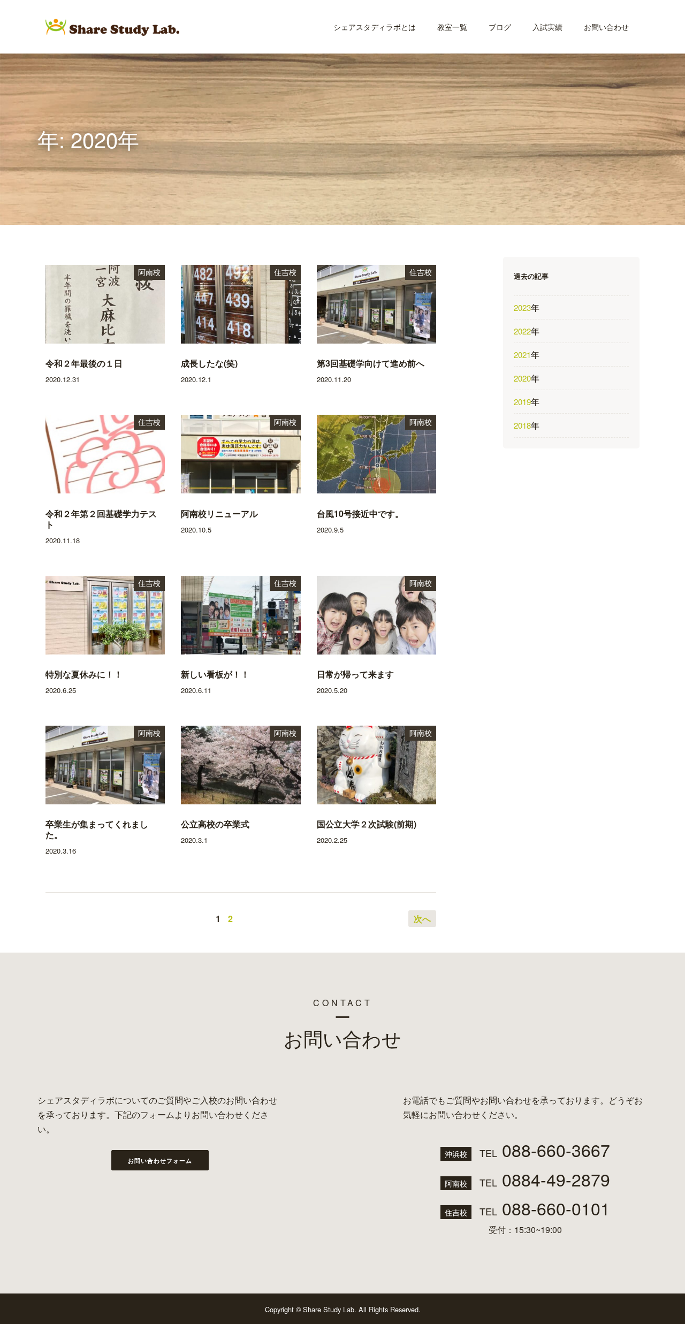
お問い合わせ (606, 26)
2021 (522, 354)
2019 (522, 401)
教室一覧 (452, 26)
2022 (522, 331)
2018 (522, 425)
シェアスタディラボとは (374, 26)
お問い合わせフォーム (160, 1160)
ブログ (500, 26)
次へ (422, 918)
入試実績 (547, 26)
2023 (522, 307)
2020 (522, 378)
